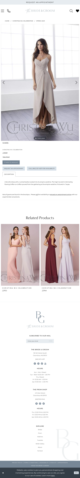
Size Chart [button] (6, 157)
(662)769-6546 (40, 399)
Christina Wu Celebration (22, 21)
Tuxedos (40, 440)
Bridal (40, 429)
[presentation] (20, 255)
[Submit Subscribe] (51, 341)
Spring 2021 (40, 21)
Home (7, 21)
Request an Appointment (13, 168)
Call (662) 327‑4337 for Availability (42, 168)
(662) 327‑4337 (40, 359)
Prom (40, 433)
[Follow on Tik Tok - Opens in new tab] (43, 403)
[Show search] (71, 11)
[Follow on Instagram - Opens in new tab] (40, 403)
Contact (40, 451)
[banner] (40, 11)
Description (9, 174)
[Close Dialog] (3, 473)
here (53, 475)
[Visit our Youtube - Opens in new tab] (45, 363)
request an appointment (40, 2)
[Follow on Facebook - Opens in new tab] (36, 403)
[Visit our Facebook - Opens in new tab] (35, 363)
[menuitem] (9, 11)
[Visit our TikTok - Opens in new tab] (42, 363)
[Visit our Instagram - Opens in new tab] (38, 363)
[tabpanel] (40, 82)
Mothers (40, 436)
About (40, 447)
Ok (76, 473)
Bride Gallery (40, 444)
